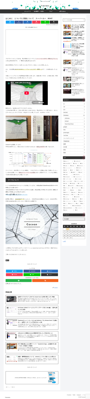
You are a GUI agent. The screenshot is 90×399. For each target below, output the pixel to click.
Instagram (79, 394)
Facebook (69, 394)
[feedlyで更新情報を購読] (19, 280)
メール (83, 394)
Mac (74, 129)
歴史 (74, 149)
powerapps (74, 132)
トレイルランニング (74, 138)
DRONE (74, 112)
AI (74, 104)
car (74, 106)
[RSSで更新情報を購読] (45, 280)
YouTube (74, 135)
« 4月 (64, 241)
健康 (74, 144)
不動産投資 (74, 141)
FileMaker (74, 115)
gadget (74, 127)
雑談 (8, 260)
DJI (74, 109)
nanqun (75, 121)
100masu (75, 118)
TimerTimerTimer (75, 124)
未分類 (74, 147)
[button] (54, 22)
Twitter (74, 394)
